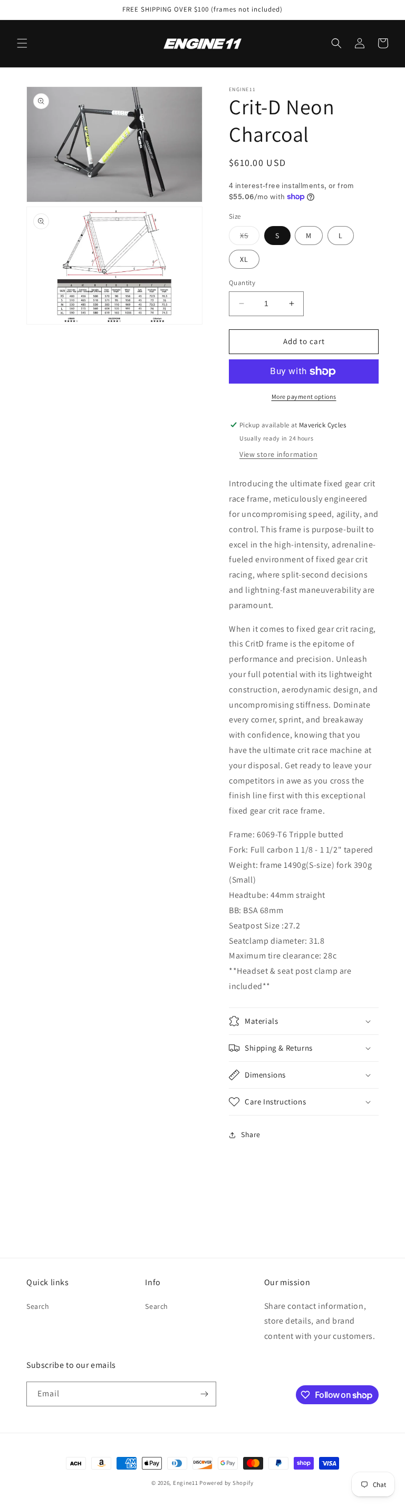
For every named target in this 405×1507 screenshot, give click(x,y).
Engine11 (185, 1482)
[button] (22, 43)
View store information (278, 454)
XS (249, 237)
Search (38, 1306)
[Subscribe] (204, 1394)
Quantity (242, 282)
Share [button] (251, 1134)
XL (244, 259)
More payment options (304, 396)
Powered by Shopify (226, 1482)
